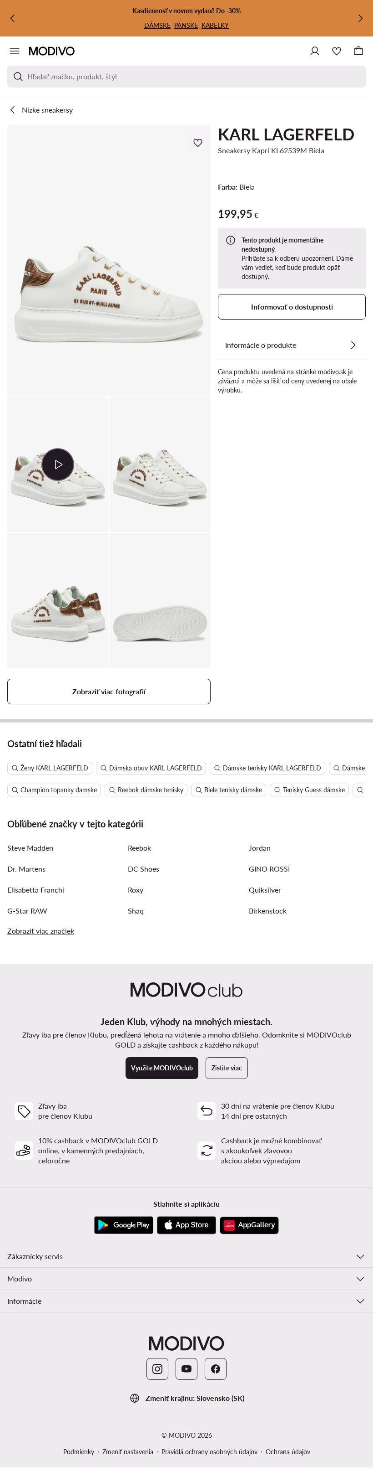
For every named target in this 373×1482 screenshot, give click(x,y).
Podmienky (78, 1452)
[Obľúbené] (337, 51)
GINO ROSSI (269, 868)
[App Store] (186, 1225)
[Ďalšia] (360, 18)
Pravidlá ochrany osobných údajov (209, 1452)
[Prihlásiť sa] (315, 51)
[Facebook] (216, 1369)
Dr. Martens (26, 868)
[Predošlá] (13, 18)
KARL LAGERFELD (286, 134)
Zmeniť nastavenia (127, 1452)
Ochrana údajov (288, 1452)
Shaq (136, 910)
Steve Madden (30, 847)
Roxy (135, 889)
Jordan (260, 847)
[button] (109, 260)
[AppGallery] (249, 1225)
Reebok (139, 847)
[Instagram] (157, 1369)
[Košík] (358, 51)
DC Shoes (143, 868)
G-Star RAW (27, 910)
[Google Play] (123, 1225)
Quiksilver (265, 889)
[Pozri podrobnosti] (353, 345)
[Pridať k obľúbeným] (199, 143)
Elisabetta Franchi (35, 889)
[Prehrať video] (58, 464)
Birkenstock (268, 910)
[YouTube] (186, 1369)
